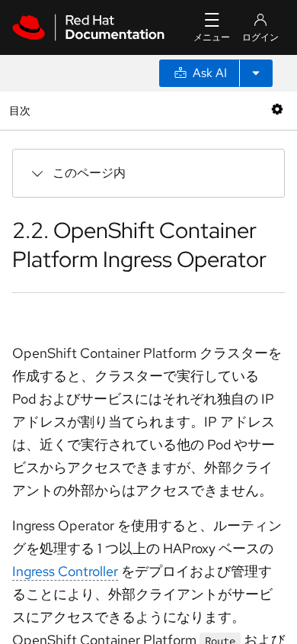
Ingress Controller (65, 571)
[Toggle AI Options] (256, 73)
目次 (21, 110)
